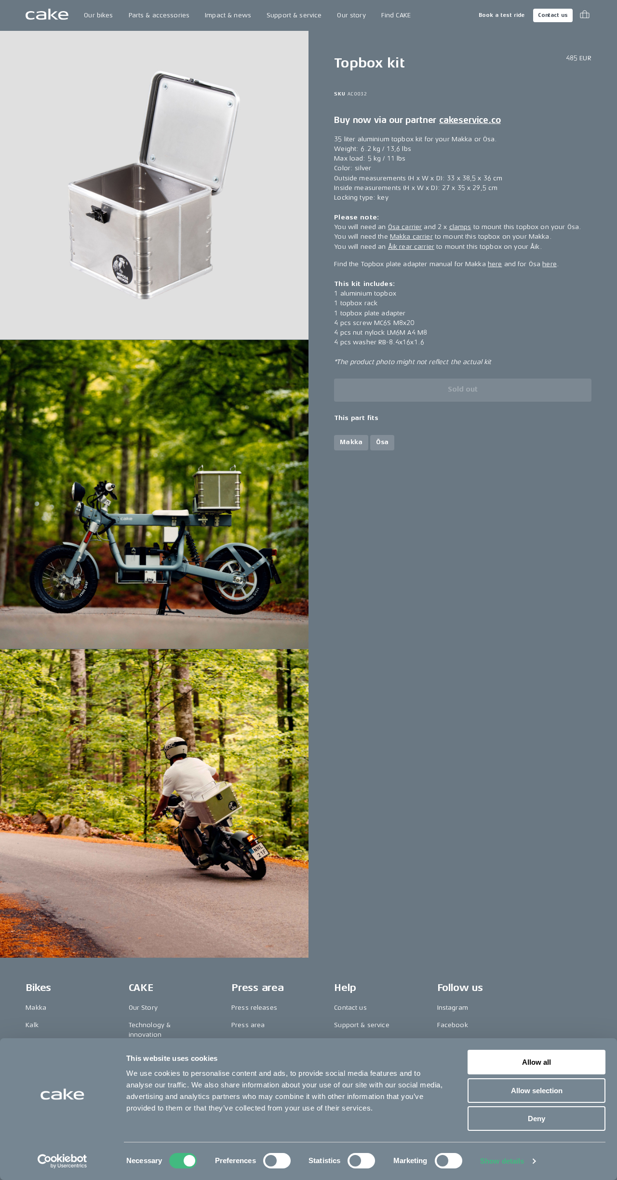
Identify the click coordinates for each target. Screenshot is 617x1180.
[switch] (277, 1160)
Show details (502, 1161)
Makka (36, 1007)
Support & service (294, 15)
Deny (536, 1118)
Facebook (452, 1025)
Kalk (32, 1025)
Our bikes (98, 15)
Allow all (536, 1062)
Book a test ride (501, 15)
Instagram (452, 1007)
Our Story (143, 1007)
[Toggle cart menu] (585, 15)
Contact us (553, 15)
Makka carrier (411, 237)
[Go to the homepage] (47, 15)
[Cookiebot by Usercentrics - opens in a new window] (62, 1161)
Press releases (254, 1007)
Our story (351, 15)
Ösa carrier (405, 227)
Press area (248, 1025)
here (495, 264)
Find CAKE (396, 15)
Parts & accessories (159, 15)
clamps (460, 227)
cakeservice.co (469, 120)
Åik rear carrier (411, 246)
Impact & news (228, 15)
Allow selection (537, 1090)
